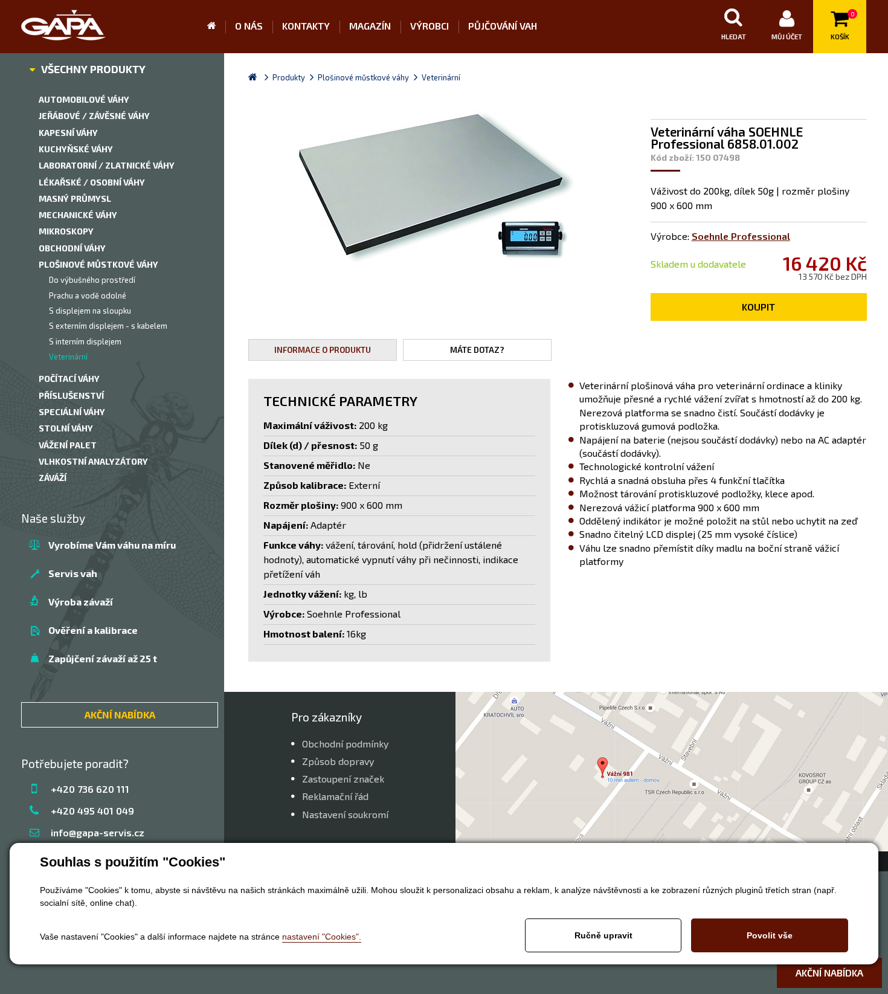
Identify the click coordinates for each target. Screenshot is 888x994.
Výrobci (429, 25)
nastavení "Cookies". (321, 936)
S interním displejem (85, 341)
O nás (249, 25)
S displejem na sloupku (90, 310)
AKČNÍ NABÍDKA (120, 714)
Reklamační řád (335, 796)
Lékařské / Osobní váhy (92, 182)
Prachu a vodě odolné (87, 295)
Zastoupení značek (343, 778)
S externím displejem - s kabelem (108, 326)
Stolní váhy (66, 428)
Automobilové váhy (84, 99)
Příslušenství (71, 395)
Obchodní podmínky (345, 743)
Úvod (216, 26)
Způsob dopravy (338, 761)
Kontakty (306, 25)
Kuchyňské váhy (76, 149)
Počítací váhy (69, 378)
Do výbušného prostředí (92, 280)
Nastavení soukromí (345, 814)
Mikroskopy (66, 231)
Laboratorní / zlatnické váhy (107, 165)
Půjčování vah (502, 25)
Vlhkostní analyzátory (93, 461)
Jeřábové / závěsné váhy (94, 116)
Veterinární (68, 356)
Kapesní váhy (68, 132)
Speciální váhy (72, 412)
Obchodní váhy (72, 248)
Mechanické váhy (78, 215)
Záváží (52, 478)
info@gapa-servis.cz (97, 832)
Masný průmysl (75, 198)
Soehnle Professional (741, 236)
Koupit (758, 306)
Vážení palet (68, 445)
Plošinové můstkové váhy (98, 264)
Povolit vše (770, 935)
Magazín (370, 25)
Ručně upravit (603, 935)
